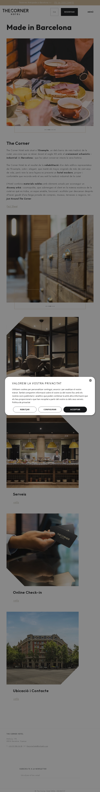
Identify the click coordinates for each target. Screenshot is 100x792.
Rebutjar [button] (24, 409)
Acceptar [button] (75, 409)
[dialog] (50, 396)
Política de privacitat (21, 402)
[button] (50, 410)
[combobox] (90, 380)
